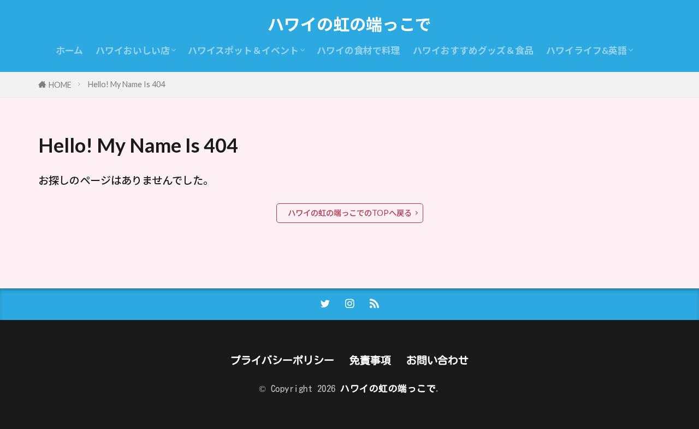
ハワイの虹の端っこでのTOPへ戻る (350, 212)
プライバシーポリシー (282, 360)
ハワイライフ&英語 (586, 50)
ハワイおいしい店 (133, 50)
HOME (60, 84)
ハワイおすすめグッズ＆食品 (473, 50)
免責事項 (370, 360)
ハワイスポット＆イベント (243, 50)
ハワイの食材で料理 (358, 50)
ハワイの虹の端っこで (349, 24)
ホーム (69, 50)
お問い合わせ (437, 360)
